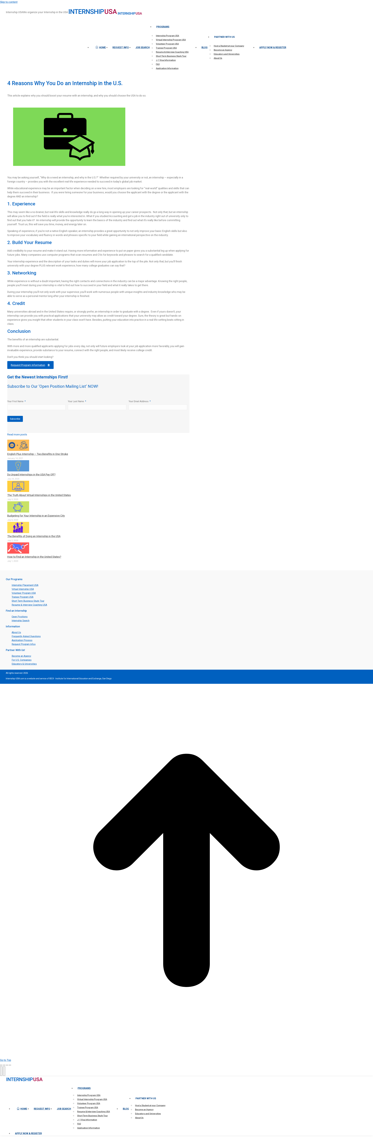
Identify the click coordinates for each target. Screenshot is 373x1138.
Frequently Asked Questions (26, 636)
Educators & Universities (24, 664)
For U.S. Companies (21, 660)
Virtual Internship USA (23, 589)
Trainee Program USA (22, 597)
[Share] (4, 1065)
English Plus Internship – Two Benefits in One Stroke (37, 454)
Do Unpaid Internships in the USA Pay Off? (31, 474)
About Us (16, 632)
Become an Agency (21, 656)
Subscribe (15, 418)
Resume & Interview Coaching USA (29, 604)
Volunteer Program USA (24, 593)
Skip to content (8, 1)
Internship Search (20, 620)
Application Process (22, 640)
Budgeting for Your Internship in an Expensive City (36, 515)
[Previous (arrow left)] (1, 1071)
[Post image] (18, 449)
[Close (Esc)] (1, 1065)
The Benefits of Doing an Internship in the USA (33, 536)
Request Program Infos (24, 644)
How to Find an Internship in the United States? (34, 556)
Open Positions (20, 616)
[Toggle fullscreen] (7, 1065)
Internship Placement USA (25, 585)
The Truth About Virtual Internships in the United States (39, 495)
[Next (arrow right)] (4, 1071)
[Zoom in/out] (10, 1065)
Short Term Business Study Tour (28, 601)
